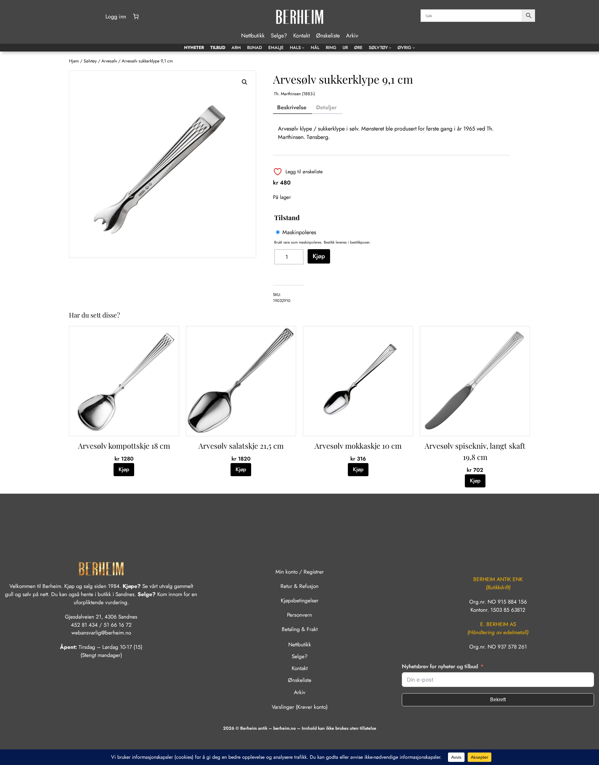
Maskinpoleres (299, 232)
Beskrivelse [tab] (291, 107)
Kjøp (319, 256)
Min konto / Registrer (299, 571)
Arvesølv (109, 61)
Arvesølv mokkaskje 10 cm (358, 446)
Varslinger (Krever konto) (300, 707)
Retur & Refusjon (299, 586)
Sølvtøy (90, 61)
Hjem (74, 61)
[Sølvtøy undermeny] (390, 47)
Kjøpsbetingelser (300, 600)
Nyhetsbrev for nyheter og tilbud (440, 666)
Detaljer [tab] (326, 107)
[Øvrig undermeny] (413, 47)
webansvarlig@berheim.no (101, 632)
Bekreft (498, 699)
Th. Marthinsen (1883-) (294, 94)
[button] (244, 82)
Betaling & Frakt (300, 629)
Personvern (299, 615)
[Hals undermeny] (303, 47)
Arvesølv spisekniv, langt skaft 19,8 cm (475, 451)
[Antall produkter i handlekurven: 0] (136, 16)
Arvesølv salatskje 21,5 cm (241, 446)
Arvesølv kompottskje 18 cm (124, 446)
